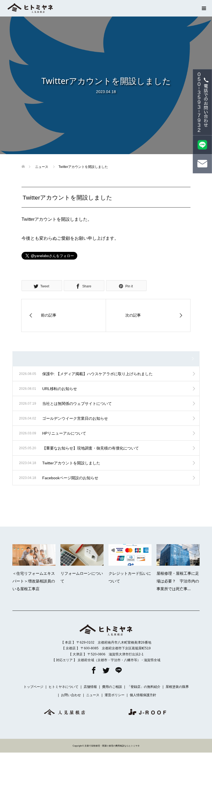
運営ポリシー (114, 695)
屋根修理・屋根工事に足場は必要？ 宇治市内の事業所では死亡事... (178, 581)
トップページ (33, 687)
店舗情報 (90, 687)
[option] (108, 569)
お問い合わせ (71, 695)
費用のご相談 (112, 687)
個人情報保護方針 (143, 695)
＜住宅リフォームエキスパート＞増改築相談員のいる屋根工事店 (33, 581)
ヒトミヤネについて (63, 687)
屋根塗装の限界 (177, 687)
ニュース (92, 695)
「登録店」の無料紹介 (143, 687)
